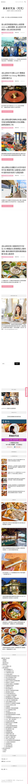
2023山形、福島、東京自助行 (10, 719)
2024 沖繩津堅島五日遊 (9, 672)
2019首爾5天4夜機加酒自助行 (10, 735)
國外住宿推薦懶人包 (8, 669)
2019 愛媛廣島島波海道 (9, 685)
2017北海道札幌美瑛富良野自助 (10, 725)
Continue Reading (7, 111)
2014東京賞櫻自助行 (8, 746)
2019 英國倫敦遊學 (8, 730)
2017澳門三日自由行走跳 (9, 738)
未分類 (4, 751)
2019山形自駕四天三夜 (8, 671)
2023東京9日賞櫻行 (8, 724)
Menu (4, 2)
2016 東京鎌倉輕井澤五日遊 (10, 712)
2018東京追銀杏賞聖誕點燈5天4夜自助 (12, 714)
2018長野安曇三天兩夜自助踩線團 (11, 708)
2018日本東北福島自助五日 (9, 693)
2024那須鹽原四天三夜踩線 (9, 696)
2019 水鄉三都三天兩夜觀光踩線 (10, 700)
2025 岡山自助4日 (7, 716)
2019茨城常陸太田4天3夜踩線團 (10, 722)
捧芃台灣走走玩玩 (6, 748)
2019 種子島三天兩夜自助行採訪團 (11, 690)
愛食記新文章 (5, 663)
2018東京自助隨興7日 (8, 688)
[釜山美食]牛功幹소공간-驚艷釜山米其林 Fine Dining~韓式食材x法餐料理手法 (13, 75)
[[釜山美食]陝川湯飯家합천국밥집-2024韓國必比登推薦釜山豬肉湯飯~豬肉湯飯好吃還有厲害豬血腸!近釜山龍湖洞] (14, 269)
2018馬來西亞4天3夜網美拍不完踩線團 (12, 703)
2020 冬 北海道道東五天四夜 (10, 709)
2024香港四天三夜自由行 (9, 682)
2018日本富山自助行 (8, 674)
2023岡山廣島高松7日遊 (9, 729)
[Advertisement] (14, 229)
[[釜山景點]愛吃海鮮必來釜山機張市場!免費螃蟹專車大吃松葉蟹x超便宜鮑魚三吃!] (14, 141)
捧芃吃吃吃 (5, 664)
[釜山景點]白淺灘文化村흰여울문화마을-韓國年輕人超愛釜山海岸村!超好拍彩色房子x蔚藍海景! (13, 170)
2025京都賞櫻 (7, 706)
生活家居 (4, 750)
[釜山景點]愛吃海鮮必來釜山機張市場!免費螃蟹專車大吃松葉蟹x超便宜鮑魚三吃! (13, 122)
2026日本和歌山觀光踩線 (9, 721)
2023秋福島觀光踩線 (8, 732)
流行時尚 (4, 661)
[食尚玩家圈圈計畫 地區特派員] (14, 417)
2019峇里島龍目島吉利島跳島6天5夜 (11, 675)
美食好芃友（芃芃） (14, 8)
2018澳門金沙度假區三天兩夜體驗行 (11, 684)
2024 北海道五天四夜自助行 (10, 742)
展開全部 (3, 658)
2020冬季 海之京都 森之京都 (10, 704)
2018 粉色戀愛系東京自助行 (10, 679)
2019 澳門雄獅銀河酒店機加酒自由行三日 (12, 717)
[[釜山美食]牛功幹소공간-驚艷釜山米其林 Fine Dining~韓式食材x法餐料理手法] (14, 94)
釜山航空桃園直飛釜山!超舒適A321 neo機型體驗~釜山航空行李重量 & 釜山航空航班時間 (13, 27)
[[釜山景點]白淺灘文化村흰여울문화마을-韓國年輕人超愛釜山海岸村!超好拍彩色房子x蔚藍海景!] (14, 188)
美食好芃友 (17, 32)
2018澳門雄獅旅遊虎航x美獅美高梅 (11, 698)
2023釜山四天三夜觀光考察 (9, 737)
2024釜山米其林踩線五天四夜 (7, 32)
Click (26, 392)
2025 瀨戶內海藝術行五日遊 (10, 701)
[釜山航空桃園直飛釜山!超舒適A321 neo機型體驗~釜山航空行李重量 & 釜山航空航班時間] (14, 46)
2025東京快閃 (7, 711)
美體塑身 (4, 659)
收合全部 (8, 658)
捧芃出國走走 (5, 667)
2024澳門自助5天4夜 (8, 687)
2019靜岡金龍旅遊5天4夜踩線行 (10, 727)
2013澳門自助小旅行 (8, 745)
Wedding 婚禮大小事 (7, 666)
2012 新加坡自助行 (8, 743)
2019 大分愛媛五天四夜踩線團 (10, 695)
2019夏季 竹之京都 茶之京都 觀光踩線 (12, 680)
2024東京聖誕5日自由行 (9, 692)
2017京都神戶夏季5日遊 (9, 733)
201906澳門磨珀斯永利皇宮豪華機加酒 (12, 740)
